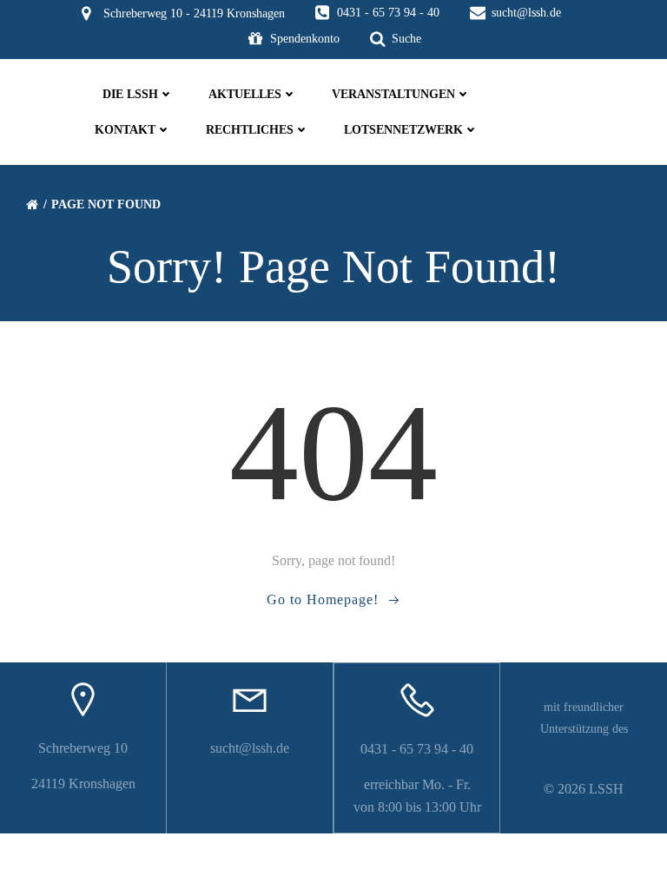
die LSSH (130, 94)
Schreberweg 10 (83, 748)
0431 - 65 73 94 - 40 (416, 748)
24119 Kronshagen (83, 783)
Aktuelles (244, 94)
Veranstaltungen (393, 94)
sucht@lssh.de (249, 748)
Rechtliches (250, 129)
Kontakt (125, 129)
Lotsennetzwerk (403, 129)
